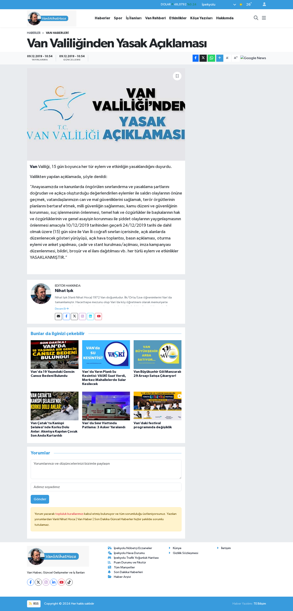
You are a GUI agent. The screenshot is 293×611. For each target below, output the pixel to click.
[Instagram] (82, 316)
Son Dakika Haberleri (128, 572)
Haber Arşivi (122, 576)
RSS (36, 603)
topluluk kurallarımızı (69, 513)
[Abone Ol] (253, 58)
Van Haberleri (57, 32)
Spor (118, 18)
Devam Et (60, 309)
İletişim (226, 548)
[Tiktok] (69, 582)
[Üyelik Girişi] (262, 4)
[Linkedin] (90, 316)
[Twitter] (74, 316)
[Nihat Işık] (41, 293)
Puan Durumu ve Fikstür (130, 562)
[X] (38, 582)
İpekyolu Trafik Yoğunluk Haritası (136, 557)
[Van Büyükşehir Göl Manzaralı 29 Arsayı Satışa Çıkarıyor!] (157, 354)
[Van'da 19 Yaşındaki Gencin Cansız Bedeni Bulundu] (55, 354)
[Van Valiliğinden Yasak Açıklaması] (106, 114)
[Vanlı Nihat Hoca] (51, 18)
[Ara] (256, 18)
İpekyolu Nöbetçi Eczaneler (133, 548)
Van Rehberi (155, 18)
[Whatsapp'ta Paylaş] (211, 58)
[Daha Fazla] (219, 58)
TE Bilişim (260, 603)
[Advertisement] (227, 98)
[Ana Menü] (264, 18)
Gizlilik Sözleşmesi (185, 553)
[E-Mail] (58, 316)
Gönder (40, 499)
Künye (177, 548)
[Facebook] (66, 316)
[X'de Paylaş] (203, 58)
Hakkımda (225, 18)
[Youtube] (98, 316)
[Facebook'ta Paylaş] (196, 58)
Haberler (102, 18)
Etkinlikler (178, 18)
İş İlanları (134, 18)
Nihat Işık (64, 291)
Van (33, 167)
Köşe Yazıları (201, 18)
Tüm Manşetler (124, 567)
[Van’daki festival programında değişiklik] (157, 406)
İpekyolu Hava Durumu (129, 553)
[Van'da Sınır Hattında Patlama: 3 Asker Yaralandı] (106, 406)
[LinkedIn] (53, 582)
